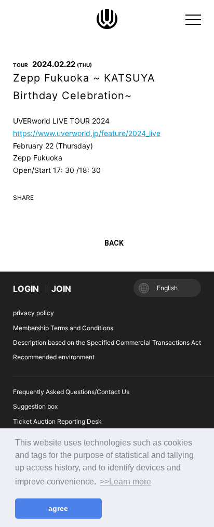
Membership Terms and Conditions (63, 328)
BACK (114, 243)
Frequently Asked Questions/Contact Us (71, 392)
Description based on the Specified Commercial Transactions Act (107, 342)
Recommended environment (54, 357)
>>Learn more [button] (125, 481)
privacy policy (33, 313)
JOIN (61, 288)
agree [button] (58, 508)
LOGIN (26, 288)
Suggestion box (35, 406)
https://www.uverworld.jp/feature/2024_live (86, 133)
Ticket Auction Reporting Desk (57, 421)
